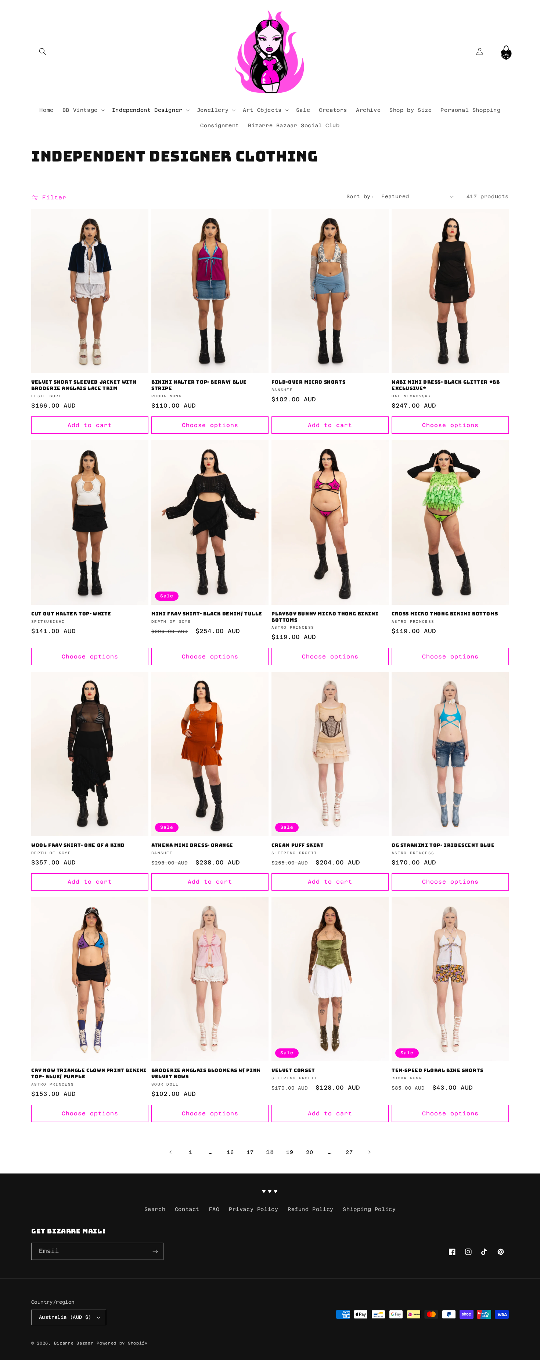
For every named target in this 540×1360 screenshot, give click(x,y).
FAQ (214, 1209)
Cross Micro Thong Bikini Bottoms (445, 614)
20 (309, 1152)
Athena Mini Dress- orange (192, 845)
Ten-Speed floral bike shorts (437, 1070)
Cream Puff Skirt (297, 845)
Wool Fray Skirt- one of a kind (78, 845)
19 (289, 1152)
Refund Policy (311, 1209)
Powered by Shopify (122, 1343)
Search (155, 1209)
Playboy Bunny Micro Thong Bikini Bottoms (324, 617)
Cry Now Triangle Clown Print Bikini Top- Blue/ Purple (89, 1074)
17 (249, 1152)
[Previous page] (171, 1152)
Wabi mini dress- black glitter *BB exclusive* (446, 385)
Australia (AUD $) (65, 1317)
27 (349, 1152)
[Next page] (369, 1152)
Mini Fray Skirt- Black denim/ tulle (206, 614)
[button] (42, 51)
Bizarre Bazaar (74, 1343)
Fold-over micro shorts (308, 382)
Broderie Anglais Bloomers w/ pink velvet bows (206, 1074)
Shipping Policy (369, 1209)
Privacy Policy (253, 1209)
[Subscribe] (155, 1251)
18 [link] (270, 1151)
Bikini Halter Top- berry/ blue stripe (199, 385)
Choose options (210, 425)
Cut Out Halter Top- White (71, 614)
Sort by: (360, 196)
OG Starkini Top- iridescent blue (443, 845)
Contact (187, 1209)
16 (230, 1152)
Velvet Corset (293, 1070)
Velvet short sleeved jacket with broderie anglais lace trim (84, 385)
